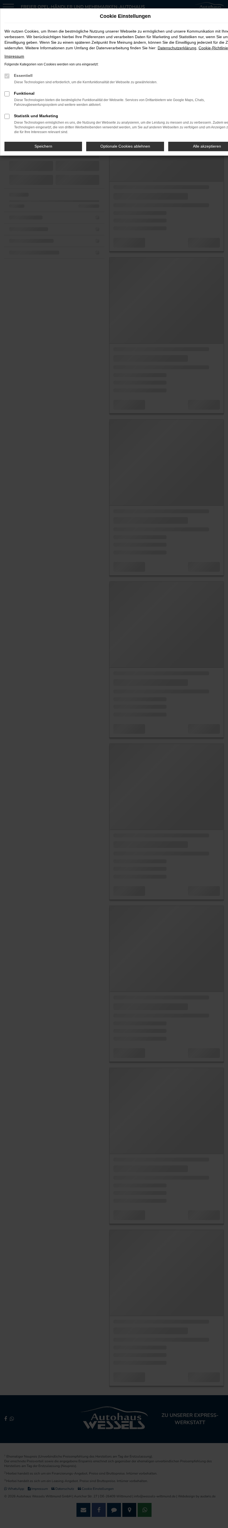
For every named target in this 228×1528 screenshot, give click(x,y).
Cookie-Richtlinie (213, 48)
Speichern (43, 146)
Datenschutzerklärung (177, 48)
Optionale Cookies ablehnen (125, 146)
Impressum (14, 56)
